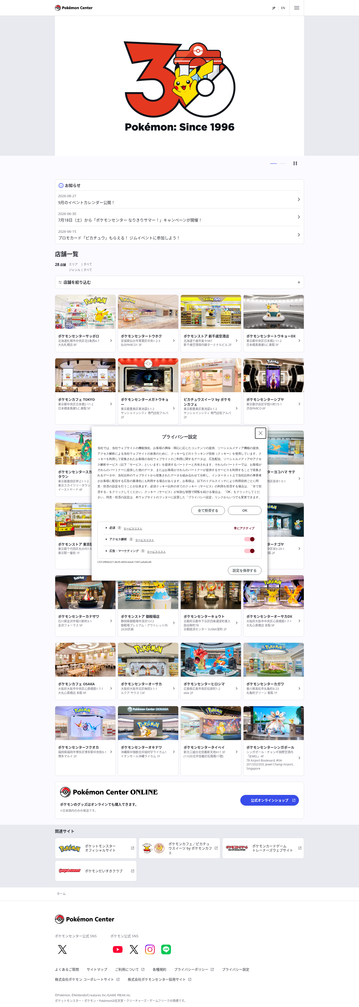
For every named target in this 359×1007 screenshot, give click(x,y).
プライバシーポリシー (191, 969)
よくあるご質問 (67, 969)
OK (244, 510)
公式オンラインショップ (269, 800)
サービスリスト (133, 528)
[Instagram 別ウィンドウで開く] (150, 949)
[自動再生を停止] (295, 164)
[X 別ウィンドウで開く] (62, 949)
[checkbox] (249, 539)
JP (274, 8)
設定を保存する (245, 570)
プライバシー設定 (235, 969)
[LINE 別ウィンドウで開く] (166, 949)
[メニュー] (296, 8)
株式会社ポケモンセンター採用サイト (157, 979)
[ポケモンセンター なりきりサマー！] (179, 86)
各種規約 (159, 969)
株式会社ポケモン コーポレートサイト (84, 979)
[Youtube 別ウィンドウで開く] (117, 949)
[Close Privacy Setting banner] (260, 433)
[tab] (273, 163)
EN (283, 8)
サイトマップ (97, 969)
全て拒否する (208, 510)
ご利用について (127, 969)
